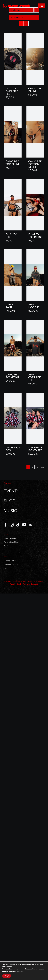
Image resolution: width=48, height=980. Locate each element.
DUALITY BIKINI (11, 236)
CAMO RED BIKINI (35, 90)
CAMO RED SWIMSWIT (12, 376)
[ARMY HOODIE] (35, 275)
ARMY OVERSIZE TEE (34, 377)
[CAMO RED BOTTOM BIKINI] (35, 132)
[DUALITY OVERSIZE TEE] (13, 59)
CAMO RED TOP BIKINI (12, 163)
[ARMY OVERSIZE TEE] (35, 345)
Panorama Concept (30, 584)
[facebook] (5, 525)
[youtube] (24, 525)
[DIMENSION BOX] (13, 418)
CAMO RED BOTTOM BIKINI (35, 164)
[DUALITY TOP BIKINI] (35, 204)
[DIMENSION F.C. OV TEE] (35, 418)
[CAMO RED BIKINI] (35, 59)
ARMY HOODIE (33, 306)
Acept (7, 976)
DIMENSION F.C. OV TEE (35, 449)
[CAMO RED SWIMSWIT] (13, 345)
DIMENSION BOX (13, 449)
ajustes (21, 971)
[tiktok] (18, 525)
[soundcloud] (30, 525)
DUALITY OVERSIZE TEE (12, 91)
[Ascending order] (36, 10)
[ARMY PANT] (13, 275)
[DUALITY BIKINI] (13, 204)
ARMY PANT (9, 306)
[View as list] (26, 23)
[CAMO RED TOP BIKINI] (13, 132)
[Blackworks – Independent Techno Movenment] (17, 4)
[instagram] (12, 525)
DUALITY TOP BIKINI (35, 236)
